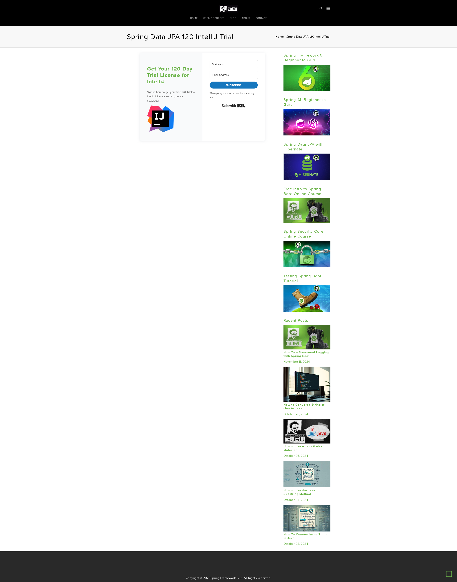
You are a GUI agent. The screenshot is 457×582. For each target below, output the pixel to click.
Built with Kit (233, 105)
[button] (171, 119)
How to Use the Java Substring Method (299, 492)
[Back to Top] (449, 574)
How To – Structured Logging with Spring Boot (306, 354)
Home (279, 36)
